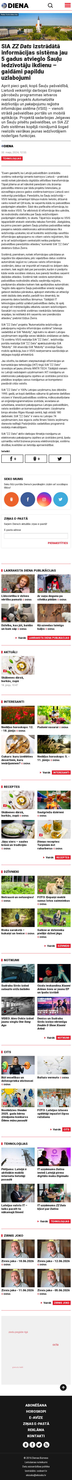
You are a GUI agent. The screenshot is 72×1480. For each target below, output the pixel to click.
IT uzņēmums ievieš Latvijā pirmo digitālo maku (53, 1173)
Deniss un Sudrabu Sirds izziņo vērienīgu (52, 1023)
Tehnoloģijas (12, 158)
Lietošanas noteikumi (36, 1462)
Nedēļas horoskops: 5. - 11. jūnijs (53, 758)
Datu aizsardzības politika (36, 1466)
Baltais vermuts (53, 1077)
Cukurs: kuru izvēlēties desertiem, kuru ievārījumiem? (17, 760)
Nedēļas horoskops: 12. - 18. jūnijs (17, 728)
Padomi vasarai (52, 727)
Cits (7, 1052)
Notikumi (11, 960)
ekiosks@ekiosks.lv (36, 1475)
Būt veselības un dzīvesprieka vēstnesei (17, 1081)
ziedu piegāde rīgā (18, 1332)
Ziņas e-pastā (36, 1424)
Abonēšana (36, 1405)
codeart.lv (42, 1471)
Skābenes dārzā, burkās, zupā (12, 679)
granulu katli (17, 1367)
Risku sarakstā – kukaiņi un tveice (17, 931)
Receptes (12, 787)
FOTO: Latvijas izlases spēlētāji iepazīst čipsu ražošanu (53, 1113)
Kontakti (36, 1436)
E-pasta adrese (12, 529)
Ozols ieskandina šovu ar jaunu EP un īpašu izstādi (53, 989)
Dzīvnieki (11, 872)
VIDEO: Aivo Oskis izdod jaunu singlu (17, 1022)
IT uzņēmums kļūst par (51, 1207)
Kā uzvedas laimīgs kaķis (50, 627)
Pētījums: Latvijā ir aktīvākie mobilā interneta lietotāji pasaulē (14, 1174)
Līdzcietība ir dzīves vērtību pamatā (16, 597)
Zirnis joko (13, 1236)
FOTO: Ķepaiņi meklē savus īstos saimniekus (53, 900)
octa (55, 1344)
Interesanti (14, 702)
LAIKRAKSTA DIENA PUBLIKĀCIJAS (30, 570)
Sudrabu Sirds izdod (15, 987)
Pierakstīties (58, 543)
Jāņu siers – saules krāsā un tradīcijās (14, 845)
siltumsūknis (49, 1371)
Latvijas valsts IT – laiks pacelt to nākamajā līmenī (14, 1209)
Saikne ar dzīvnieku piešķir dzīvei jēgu (50, 933)
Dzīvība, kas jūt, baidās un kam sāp (17, 627)
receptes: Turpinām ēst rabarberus (49, 845)
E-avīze (36, 1418)
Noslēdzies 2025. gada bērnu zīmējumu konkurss (14, 1115)
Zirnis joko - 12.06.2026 (53, 1262)
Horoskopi (36, 1411)
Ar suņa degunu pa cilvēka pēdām (51, 597)
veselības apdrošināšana (31, 1354)
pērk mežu (34, 1334)
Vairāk (22, 637)
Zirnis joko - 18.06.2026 (17, 1262)
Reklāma (36, 1430)
